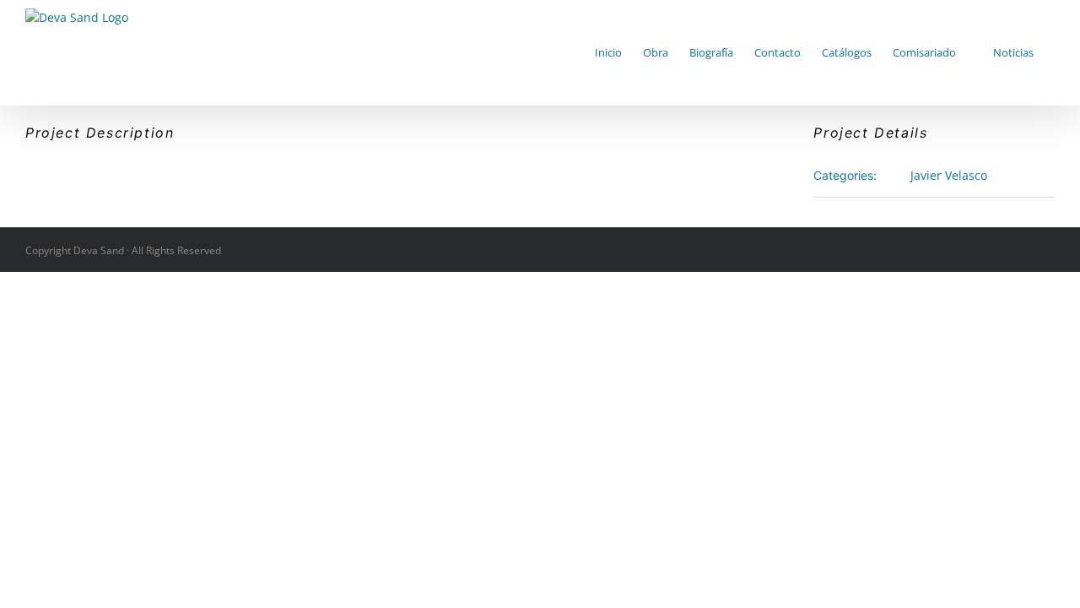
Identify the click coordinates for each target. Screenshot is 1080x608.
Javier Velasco (948, 175)
